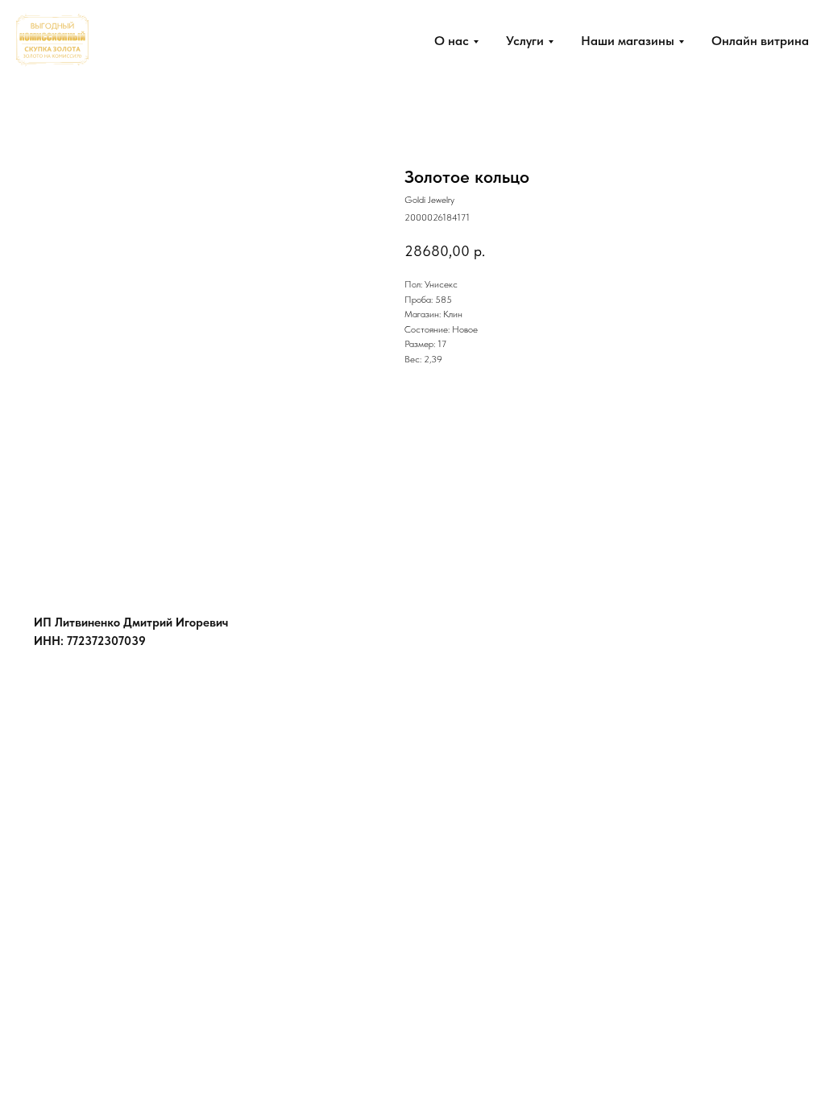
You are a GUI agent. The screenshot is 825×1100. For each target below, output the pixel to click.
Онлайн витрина (760, 40)
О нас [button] (451, 40)
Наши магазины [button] (627, 40)
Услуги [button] (525, 40)
